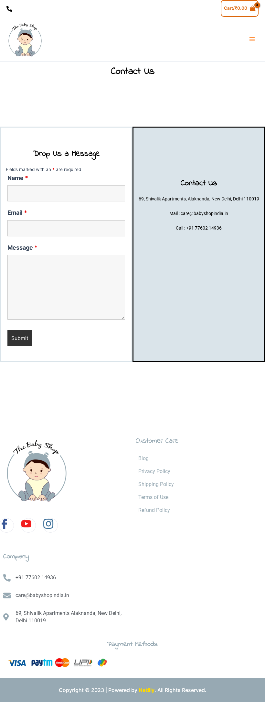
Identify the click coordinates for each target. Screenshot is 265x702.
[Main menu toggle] (252, 39)
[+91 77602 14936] (9, 9)
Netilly (146, 690)
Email (17, 212)
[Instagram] (50, 525)
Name (17, 178)
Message (22, 247)
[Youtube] (28, 525)
